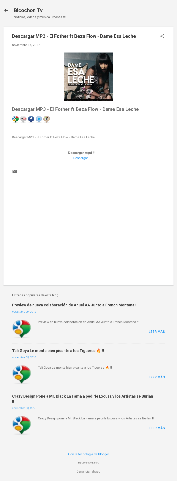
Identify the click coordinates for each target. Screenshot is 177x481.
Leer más (157, 332)
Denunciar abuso (88, 471)
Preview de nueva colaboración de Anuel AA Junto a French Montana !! (74, 305)
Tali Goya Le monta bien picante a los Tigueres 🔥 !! (58, 350)
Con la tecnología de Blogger (88, 454)
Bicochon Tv (28, 10)
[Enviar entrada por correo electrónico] (14, 173)
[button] (162, 36)
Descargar (80, 158)
